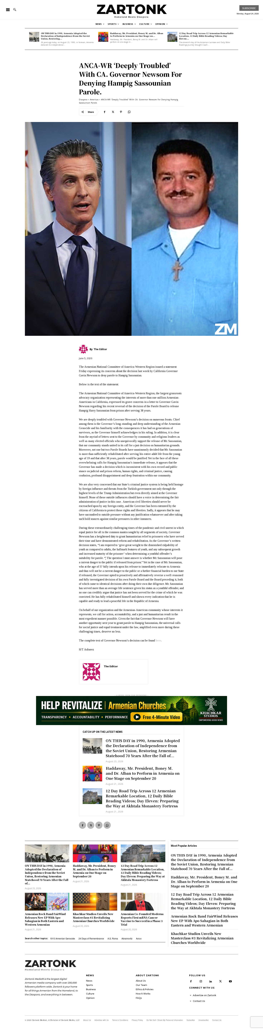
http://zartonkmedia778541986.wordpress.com (124, 671)
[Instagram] (200, 981)
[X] (112, 111)
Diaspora (83, 99)
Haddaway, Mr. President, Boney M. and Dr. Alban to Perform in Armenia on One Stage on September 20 (143, 773)
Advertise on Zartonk (204, 995)
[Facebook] (104, 111)
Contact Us (199, 1001)
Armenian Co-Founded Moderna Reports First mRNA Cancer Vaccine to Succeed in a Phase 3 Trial (142, 919)
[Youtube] (230, 981)
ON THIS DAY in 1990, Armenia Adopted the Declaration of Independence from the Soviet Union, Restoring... (65, 36)
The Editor (111, 666)
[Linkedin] (210, 981)
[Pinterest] (121, 111)
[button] (14, 9)
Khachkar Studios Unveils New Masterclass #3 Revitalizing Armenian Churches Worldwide (94, 917)
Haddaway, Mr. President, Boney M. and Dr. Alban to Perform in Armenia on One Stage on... (136, 34)
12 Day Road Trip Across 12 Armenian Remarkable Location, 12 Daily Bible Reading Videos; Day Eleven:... (206, 36)
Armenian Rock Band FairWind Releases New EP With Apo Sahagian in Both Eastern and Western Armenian (45, 919)
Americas (94, 99)
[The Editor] (91, 671)
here (158, 640)
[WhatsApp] (129, 111)
